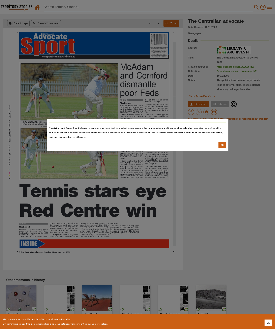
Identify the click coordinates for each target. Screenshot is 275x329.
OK (222, 145)
